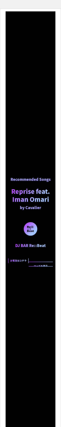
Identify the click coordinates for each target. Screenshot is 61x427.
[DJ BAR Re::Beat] (30, 228)
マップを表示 (41, 265)
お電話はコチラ (18, 260)
